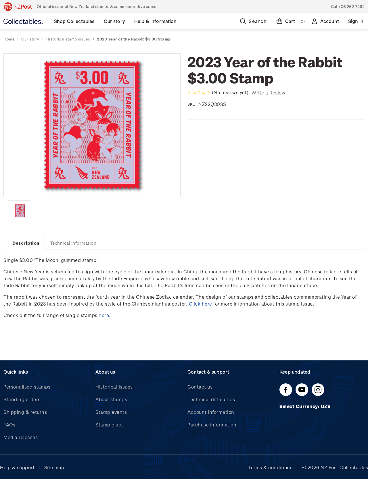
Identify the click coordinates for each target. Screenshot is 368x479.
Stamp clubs (109, 424)
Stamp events (111, 412)
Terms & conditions (270, 467)
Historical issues (114, 386)
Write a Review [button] (268, 92)
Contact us (199, 386)
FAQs (9, 424)
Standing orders (22, 399)
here (104, 315)
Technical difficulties (211, 399)
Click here (200, 303)
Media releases (20, 437)
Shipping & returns (25, 412)
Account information (210, 412)
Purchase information (211, 424)
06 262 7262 (353, 6)
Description (25, 243)
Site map (54, 467)
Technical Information (73, 243)
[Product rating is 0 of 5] (198, 92)
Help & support (17, 467)
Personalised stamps (27, 386)
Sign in (355, 21)
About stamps (111, 399)
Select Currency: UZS (305, 406)
